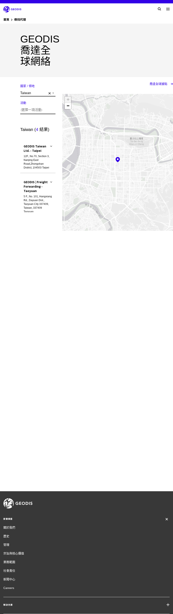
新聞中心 (9, 579)
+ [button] (68, 99)
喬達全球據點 (159, 83)
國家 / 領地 (27, 86)
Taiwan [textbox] (35, 93)
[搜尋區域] (159, 9)
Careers (8, 588)
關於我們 (9, 527)
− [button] (68, 105)
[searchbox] (37, 110)
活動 (23, 102)
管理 (6, 544)
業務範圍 (9, 562)
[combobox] (37, 93)
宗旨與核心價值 (13, 553)
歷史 (6, 536)
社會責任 (9, 570)
